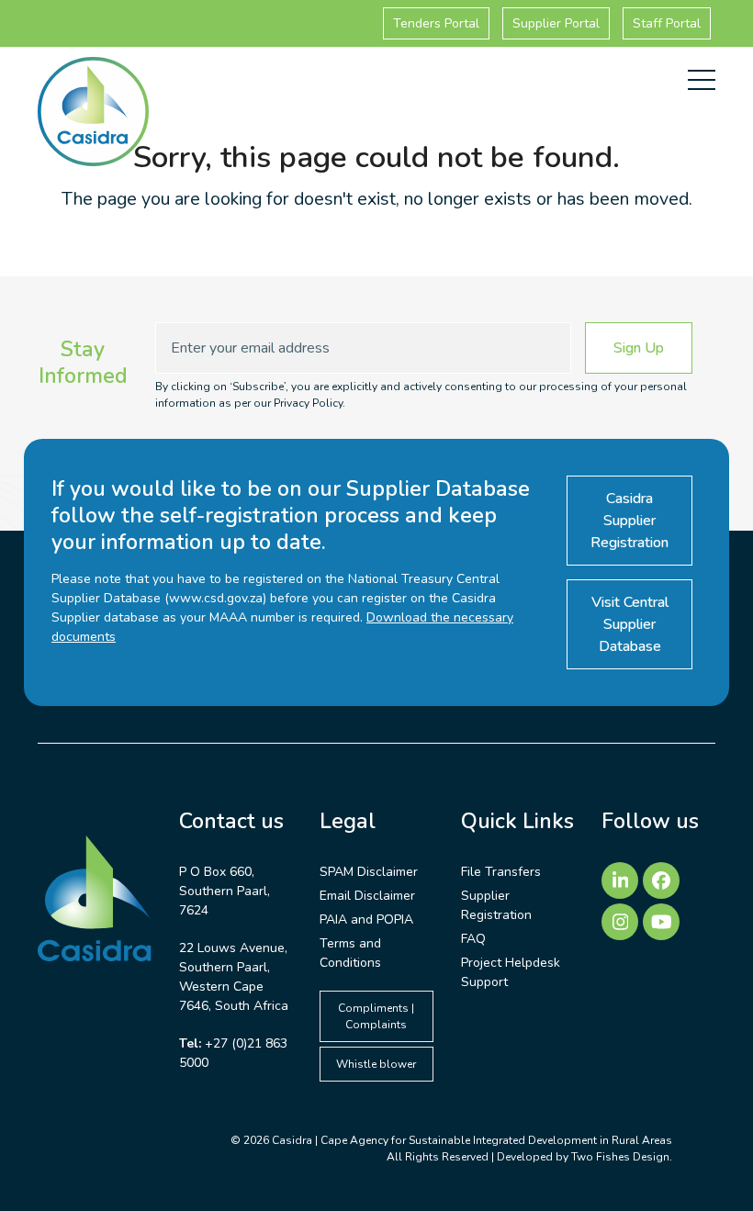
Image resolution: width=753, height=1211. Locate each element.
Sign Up (638, 348)
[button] (701, 80)
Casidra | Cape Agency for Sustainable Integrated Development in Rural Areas (472, 1140)
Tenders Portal (436, 23)
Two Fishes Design (620, 1156)
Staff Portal (667, 23)
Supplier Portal (556, 23)
